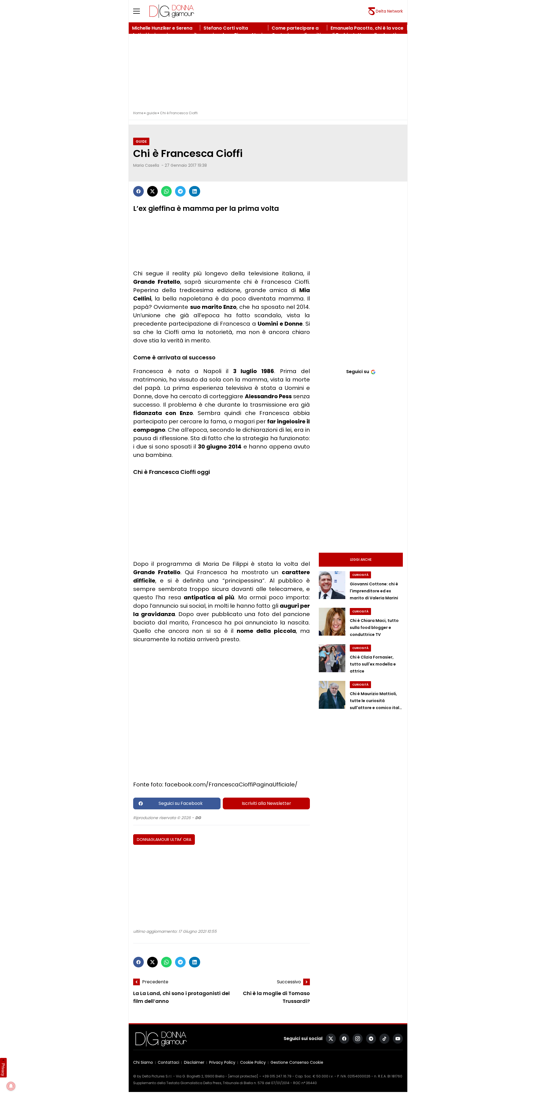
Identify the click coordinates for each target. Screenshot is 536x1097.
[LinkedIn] (194, 191)
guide (152, 113)
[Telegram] (180, 191)
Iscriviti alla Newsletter (266, 803)
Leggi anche (361, 559)
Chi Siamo (143, 1062)
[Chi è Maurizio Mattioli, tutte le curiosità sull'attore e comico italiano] (332, 695)
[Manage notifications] (10, 1086)
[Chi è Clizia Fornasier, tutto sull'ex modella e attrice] (332, 658)
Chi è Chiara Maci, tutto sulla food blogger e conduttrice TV (374, 627)
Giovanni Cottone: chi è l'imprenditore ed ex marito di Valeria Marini (374, 591)
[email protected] (243, 1076)
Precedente (155, 982)
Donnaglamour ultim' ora (164, 839)
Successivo (289, 982)
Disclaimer (194, 1062)
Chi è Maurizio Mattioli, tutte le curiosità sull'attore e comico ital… (376, 700)
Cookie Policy (253, 1062)
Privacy (3, 1069)
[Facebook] (138, 191)
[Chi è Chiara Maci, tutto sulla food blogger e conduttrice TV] (332, 622)
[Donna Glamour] (172, 11)
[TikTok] (384, 1039)
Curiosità (360, 575)
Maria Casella (146, 165)
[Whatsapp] (166, 191)
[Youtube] (398, 1039)
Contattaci (168, 1062)
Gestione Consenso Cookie (297, 1062)
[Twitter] (152, 191)
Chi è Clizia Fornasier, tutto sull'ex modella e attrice (373, 664)
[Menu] (140, 11)
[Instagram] (358, 1039)
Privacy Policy (222, 1062)
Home (138, 113)
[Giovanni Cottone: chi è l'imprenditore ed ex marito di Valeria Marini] (332, 585)
